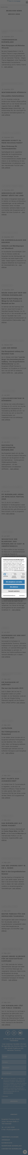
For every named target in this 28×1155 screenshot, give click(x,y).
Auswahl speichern (14, 591)
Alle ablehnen (14, 587)
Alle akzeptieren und (14, 582)
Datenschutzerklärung (19, 570)
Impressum (22, 595)
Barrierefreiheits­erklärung (9, 595)
